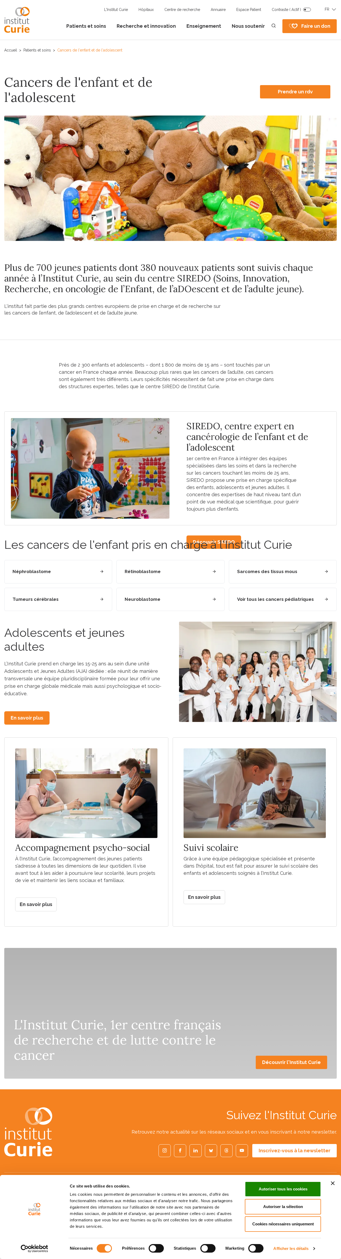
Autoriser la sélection (283, 1206)
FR (327, 9)
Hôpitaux (146, 9)
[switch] (156, 1248)
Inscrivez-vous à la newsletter (294, 1150)
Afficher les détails (290, 1248)
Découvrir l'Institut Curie (291, 1062)
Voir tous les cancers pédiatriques (275, 599)
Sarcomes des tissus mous (267, 571)
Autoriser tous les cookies (283, 1189)
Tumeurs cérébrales (36, 599)
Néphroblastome (32, 571)
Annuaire (218, 9)
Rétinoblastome (143, 571)
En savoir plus (27, 718)
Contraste (286, 9)
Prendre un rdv (295, 91)
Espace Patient (248, 9)
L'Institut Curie (116, 9)
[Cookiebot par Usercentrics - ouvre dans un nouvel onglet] (34, 1249)
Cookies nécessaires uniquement (283, 1224)
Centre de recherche (182, 9)
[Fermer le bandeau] (333, 1183)
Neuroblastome (142, 599)
